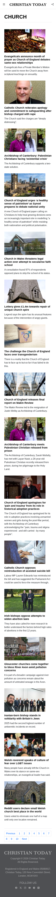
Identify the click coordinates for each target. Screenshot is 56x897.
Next (24, 839)
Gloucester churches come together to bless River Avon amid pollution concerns (26, 667)
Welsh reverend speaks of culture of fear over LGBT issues (26, 762)
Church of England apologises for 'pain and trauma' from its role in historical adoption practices (25, 505)
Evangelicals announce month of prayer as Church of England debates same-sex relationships (27, 59)
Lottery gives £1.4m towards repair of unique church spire (27, 308)
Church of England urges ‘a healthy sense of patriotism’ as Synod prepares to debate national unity (26, 203)
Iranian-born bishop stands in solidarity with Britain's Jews (22, 717)
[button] (4, 4)
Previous (10, 833)
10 (17, 839)
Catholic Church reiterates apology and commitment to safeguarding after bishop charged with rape (27, 111)
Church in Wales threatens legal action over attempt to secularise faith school (27, 261)
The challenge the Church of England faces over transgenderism (27, 353)
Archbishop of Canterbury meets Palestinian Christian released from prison (26, 447)
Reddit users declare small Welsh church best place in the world (24, 810)
